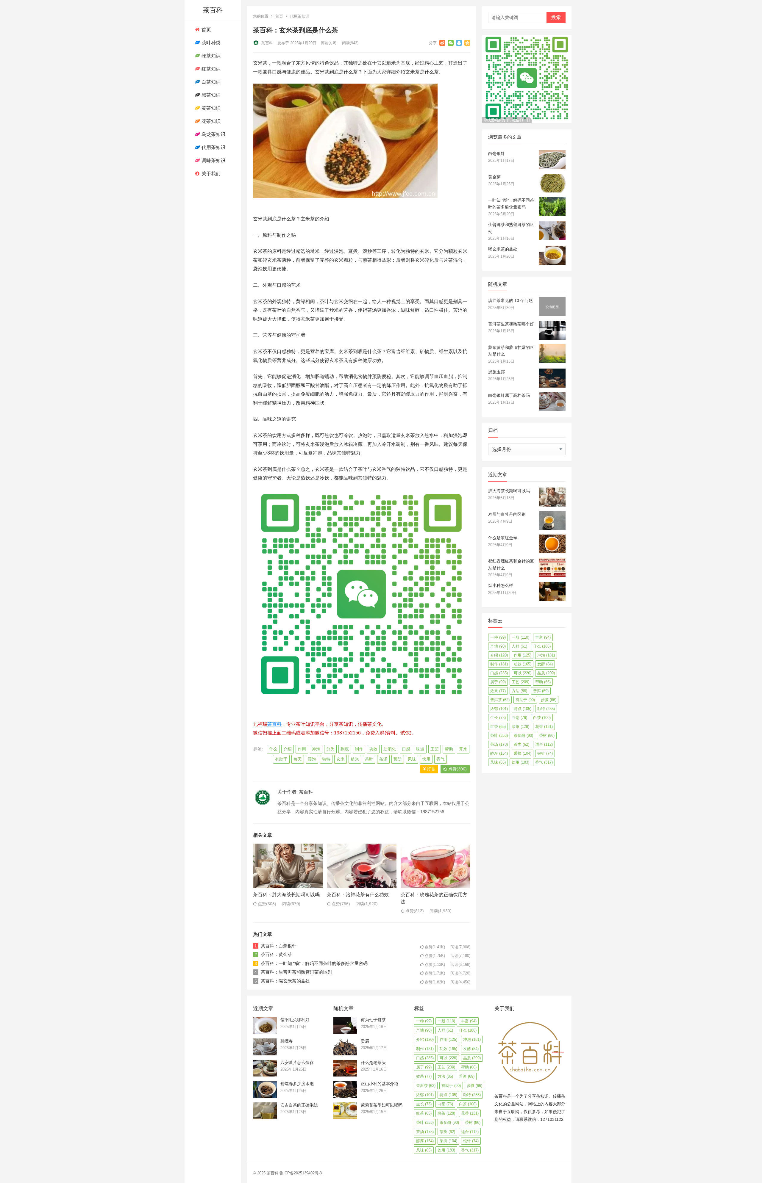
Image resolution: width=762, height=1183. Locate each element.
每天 (297, 759)
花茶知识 (210, 121)
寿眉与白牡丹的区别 (507, 514)
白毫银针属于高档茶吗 (509, 395)
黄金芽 (494, 177)
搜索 (556, 17)
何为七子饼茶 (373, 1019)
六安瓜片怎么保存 (297, 1062)
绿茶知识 (210, 55)
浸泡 (312, 759)
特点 (522, 708)
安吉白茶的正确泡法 (299, 1105)
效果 (498, 691)
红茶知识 (210, 68)
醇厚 (499, 753)
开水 (463, 749)
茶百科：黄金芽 (276, 954)
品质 (546, 673)
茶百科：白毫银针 (278, 945)
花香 (544, 726)
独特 (326, 759)
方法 (519, 691)
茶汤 (383, 759)
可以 (522, 673)
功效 (373, 749)
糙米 (355, 759)
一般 (520, 637)
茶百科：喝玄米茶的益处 (285, 980)
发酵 (545, 664)
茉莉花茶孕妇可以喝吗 (381, 1105)
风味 (412, 759)
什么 (273, 749)
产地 (498, 646)
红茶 (498, 726)
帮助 (449, 749)
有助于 (281, 759)
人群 (519, 646)
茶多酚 (523, 735)
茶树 (547, 735)
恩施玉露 (496, 371)
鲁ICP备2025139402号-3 (300, 1173)
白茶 (542, 717)
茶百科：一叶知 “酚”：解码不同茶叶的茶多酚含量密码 (314, 963)
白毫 (519, 717)
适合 (544, 744)
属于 (498, 682)
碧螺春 (286, 1041)
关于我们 (210, 173)
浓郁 (499, 708)
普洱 (541, 691)
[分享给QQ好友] (459, 43)
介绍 (287, 749)
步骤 (548, 700)
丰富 (543, 637)
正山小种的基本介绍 (379, 1083)
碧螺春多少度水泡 (297, 1083)
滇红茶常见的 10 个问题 (510, 300)
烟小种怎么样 (500, 585)
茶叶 (369, 759)
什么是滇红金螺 (502, 537)
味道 (420, 749)
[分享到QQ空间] (467, 43)
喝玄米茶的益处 (502, 249)
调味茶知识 (212, 160)
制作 (359, 749)
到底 (345, 749)
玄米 (340, 759)
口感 (406, 749)
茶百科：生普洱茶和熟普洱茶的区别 (296, 971)
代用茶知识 (212, 147)
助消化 (389, 749)
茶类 (521, 744)
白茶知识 (210, 81)
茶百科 (213, 10)
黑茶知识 (210, 95)
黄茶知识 (210, 108)
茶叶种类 (210, 42)
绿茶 (520, 726)
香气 (440, 759)
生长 (498, 717)
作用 (302, 749)
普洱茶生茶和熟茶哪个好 (511, 324)
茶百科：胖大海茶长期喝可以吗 (286, 894)
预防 (398, 759)
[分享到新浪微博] (442, 43)
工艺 (434, 749)
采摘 (522, 753)
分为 (330, 749)
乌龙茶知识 (212, 134)
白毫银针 (496, 153)
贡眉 (365, 1041)
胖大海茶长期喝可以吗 (509, 490)
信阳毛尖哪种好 (295, 1019)
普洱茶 (500, 700)
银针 (545, 753)
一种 (498, 637)
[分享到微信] (451, 43)
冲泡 (316, 749)
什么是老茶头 (373, 1062)
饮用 (426, 759)
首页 (205, 29)
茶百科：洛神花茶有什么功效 (358, 894)
